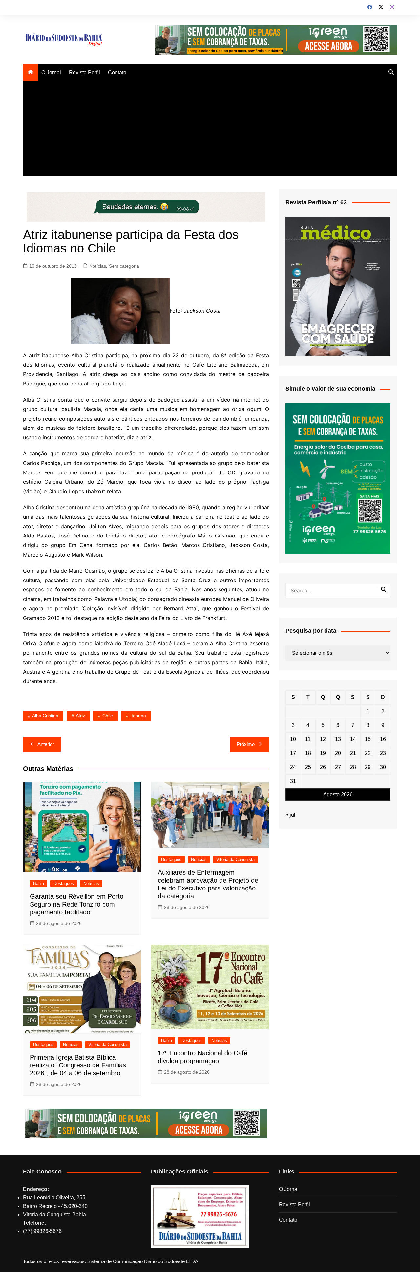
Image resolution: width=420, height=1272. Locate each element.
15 (368, 739)
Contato (117, 72)
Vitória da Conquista (235, 859)
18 (308, 753)
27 (338, 767)
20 (338, 753)
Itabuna (138, 715)
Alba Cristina (45, 715)
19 (323, 753)
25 (308, 767)
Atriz (80, 715)
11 (308, 739)
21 (353, 753)
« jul (290, 815)
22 (368, 753)
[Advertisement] (210, 130)
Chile (107, 715)
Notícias (97, 266)
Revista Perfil (84, 72)
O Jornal (51, 72)
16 (383, 739)
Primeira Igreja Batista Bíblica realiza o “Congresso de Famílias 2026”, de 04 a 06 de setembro (78, 1065)
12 (323, 739)
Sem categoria (124, 266)
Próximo (246, 744)
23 (383, 753)
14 (353, 739)
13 (338, 739)
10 (293, 739)
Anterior (45, 744)
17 (293, 753)
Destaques (63, 883)
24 (293, 767)
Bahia (38, 883)
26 (323, 767)
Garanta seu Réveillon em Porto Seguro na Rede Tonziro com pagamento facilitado (76, 904)
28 (353, 767)
